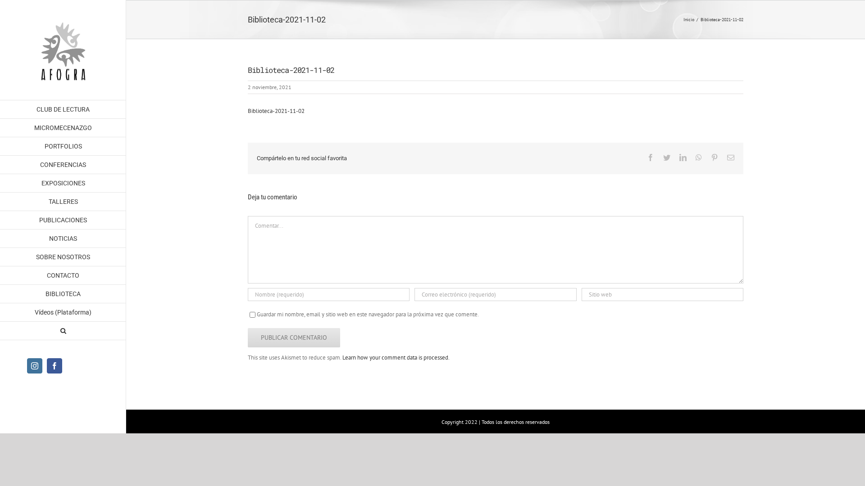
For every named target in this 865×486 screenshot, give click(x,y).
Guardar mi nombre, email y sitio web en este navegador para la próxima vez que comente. (368, 314)
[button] (63, 331)
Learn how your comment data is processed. (396, 357)
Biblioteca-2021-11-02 (276, 111)
